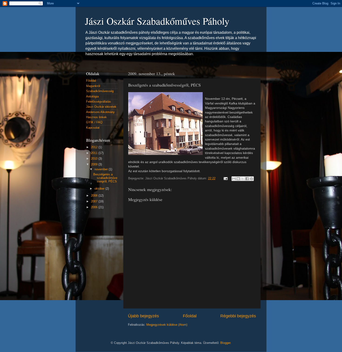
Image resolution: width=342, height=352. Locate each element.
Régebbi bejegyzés (238, 316)
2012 (94, 147)
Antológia (92, 96)
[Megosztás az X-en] (242, 178)
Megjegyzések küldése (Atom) (166, 324)
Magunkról (93, 86)
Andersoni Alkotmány (100, 112)
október (99, 188)
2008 (94, 195)
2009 (94, 164)
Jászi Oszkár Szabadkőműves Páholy (157, 20)
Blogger (225, 343)
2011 (94, 153)
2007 (94, 201)
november (101, 169)
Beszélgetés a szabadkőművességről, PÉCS (105, 178)
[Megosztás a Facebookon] (247, 178)
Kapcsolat (93, 127)
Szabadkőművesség (100, 91)
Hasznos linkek (96, 117)
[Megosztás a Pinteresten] (251, 178)
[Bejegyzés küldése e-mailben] (225, 178)
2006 (94, 207)
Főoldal (190, 316)
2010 (94, 158)
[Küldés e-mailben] (233, 178)
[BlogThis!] (238, 178)
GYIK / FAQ (94, 122)
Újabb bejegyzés (143, 316)
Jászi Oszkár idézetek (101, 106)
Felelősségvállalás (98, 101)
